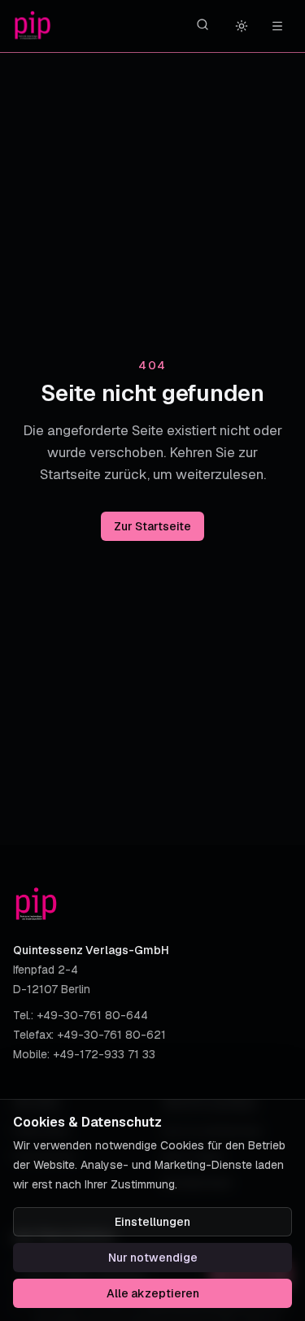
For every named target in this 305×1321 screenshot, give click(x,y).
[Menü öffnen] (277, 26)
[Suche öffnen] (202, 24)
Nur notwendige (153, 1257)
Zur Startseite (152, 526)
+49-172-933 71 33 (104, 1054)
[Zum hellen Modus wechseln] (241, 26)
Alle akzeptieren (153, 1293)
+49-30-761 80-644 (92, 1015)
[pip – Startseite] (32, 26)
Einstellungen (152, 1221)
